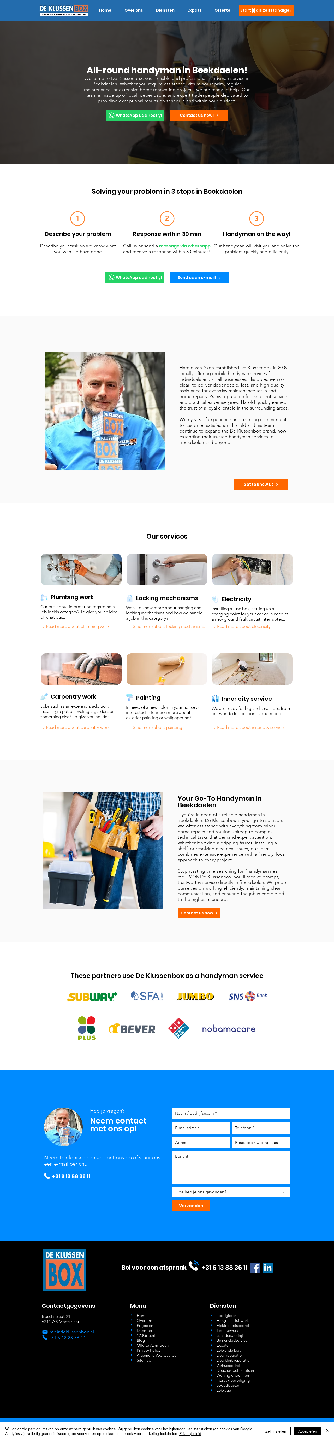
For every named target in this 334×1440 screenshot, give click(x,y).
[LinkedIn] (268, 1268)
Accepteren (307, 1431)
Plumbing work (72, 597)
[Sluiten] (328, 1431)
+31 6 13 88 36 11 (71, 1176)
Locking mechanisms (167, 598)
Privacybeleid (190, 1433)
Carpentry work (73, 697)
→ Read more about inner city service (248, 727)
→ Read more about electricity (241, 626)
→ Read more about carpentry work (75, 727)
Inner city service (247, 699)
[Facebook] (255, 1268)
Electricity (236, 599)
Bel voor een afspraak (154, 1268)
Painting (148, 698)
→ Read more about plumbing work (74, 626)
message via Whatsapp (185, 246)
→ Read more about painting (154, 727)
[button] (165, 10)
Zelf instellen (275, 1431)
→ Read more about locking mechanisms (165, 626)
